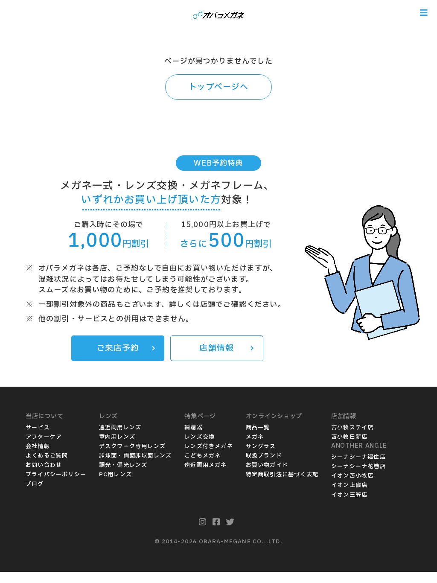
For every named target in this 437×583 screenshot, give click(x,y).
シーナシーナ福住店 (358, 457)
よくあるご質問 (47, 456)
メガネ (255, 437)
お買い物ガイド (267, 465)
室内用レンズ (117, 437)
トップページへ (218, 87)
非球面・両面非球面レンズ (135, 456)
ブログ (35, 484)
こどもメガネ (202, 456)
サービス (38, 427)
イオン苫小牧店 (352, 476)
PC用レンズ (115, 474)
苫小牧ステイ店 (352, 427)
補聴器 (193, 427)
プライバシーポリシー (56, 474)
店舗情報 (216, 348)
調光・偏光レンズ (123, 465)
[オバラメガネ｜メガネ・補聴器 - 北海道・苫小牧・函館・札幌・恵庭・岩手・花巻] (218, 12)
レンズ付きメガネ (208, 446)
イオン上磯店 (349, 485)
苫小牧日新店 (349, 437)
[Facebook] (216, 522)
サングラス (261, 446)
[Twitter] (230, 522)
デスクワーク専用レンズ (132, 446)
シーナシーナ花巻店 (358, 466)
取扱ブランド (264, 456)
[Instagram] (203, 522)
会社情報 (38, 446)
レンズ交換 (199, 437)
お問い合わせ (44, 465)
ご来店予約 (118, 348)
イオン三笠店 (349, 495)
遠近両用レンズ (120, 427)
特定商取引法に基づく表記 (282, 474)
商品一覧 (258, 427)
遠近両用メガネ (205, 465)
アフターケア (44, 437)
